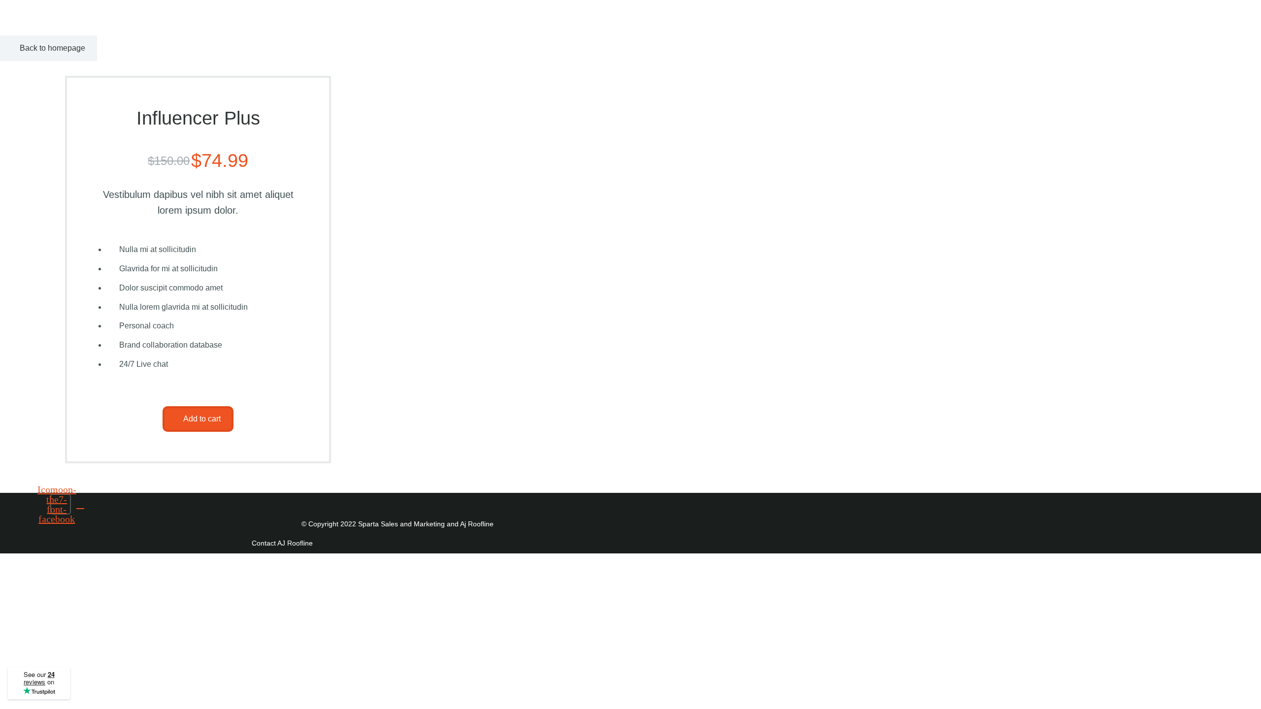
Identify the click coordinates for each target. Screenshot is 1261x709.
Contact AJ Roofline (282, 543)
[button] (198, 419)
